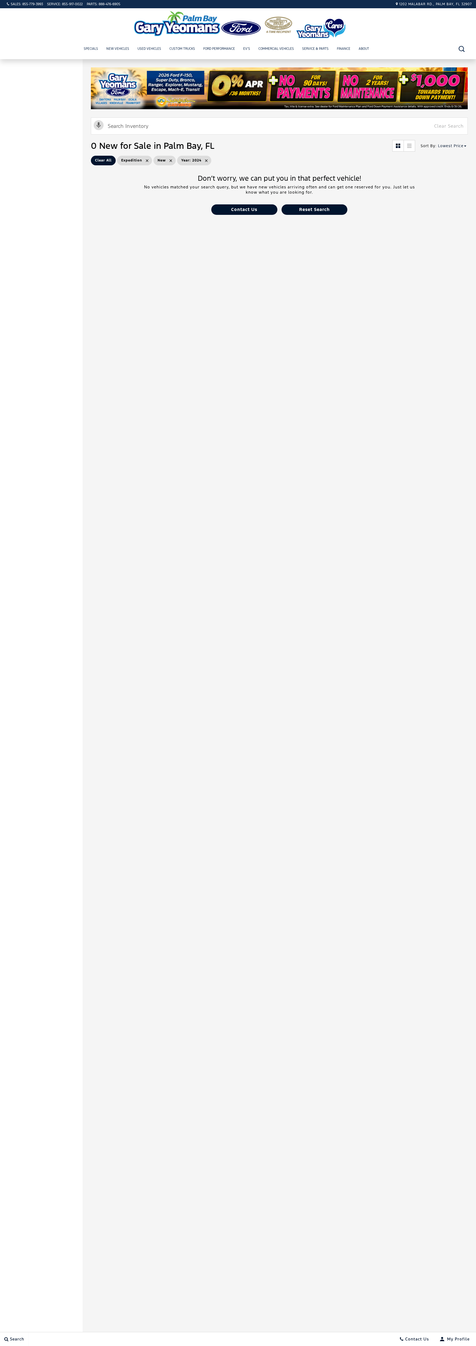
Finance (343, 49)
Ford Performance (219, 49)
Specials (91, 49)
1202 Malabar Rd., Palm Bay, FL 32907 (435, 4)
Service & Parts (315, 49)
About (364, 49)
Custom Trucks (182, 49)
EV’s (246, 49)
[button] (461, 49)
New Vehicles (117, 49)
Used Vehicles (149, 49)
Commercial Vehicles (276, 49)
